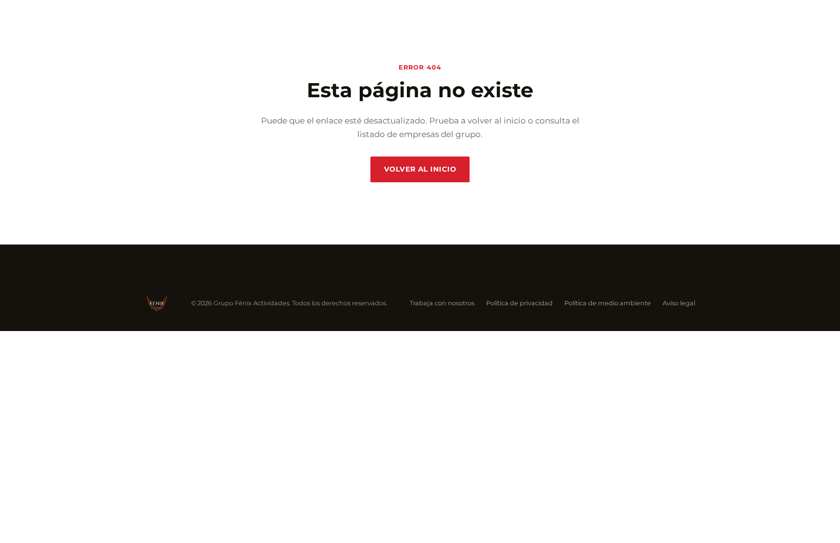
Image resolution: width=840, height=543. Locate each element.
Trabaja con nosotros (442, 303)
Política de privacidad (519, 303)
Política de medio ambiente (607, 303)
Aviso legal (679, 303)
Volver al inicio (420, 169)
